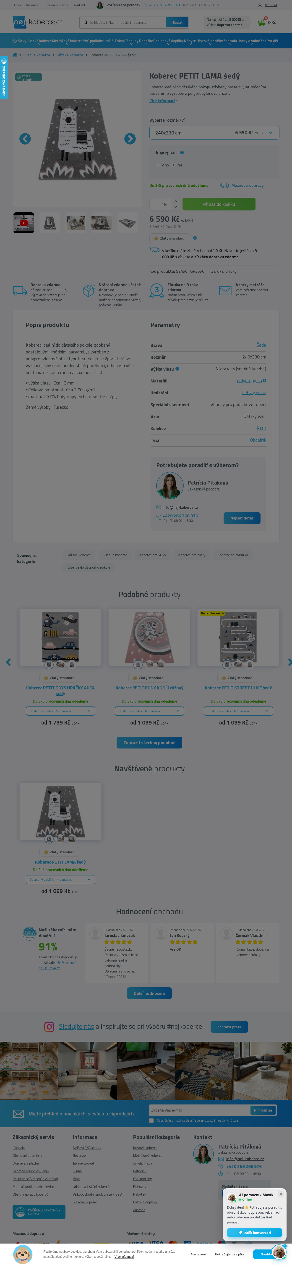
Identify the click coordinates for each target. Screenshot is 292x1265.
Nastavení (198, 1254)
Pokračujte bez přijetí (230, 1254)
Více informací (124, 1256)
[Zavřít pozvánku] (281, 1194)
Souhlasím (269, 1254)
